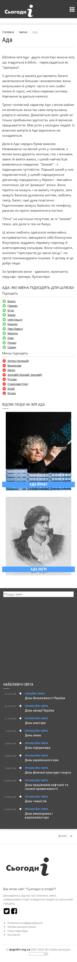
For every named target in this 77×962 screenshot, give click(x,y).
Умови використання (21, 927)
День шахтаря (35, 723)
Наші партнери (17, 931)
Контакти (13, 935)
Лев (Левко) (15, 329)
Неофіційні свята (36, 730)
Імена (23, 32)
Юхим (11, 393)
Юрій (11, 389)
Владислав (14, 365)
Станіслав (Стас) (17, 384)
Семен (11, 347)
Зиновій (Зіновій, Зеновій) (24, 375)
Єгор (10, 310)
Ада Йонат (39, 484)
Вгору (63, 836)
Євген (11, 370)
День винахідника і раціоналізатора (39, 815)
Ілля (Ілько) (14, 319)
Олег (10, 338)
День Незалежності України (45, 698)
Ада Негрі (39, 569)
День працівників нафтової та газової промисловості (46, 787)
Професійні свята (36, 705)
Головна (8, 32)
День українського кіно (42, 760)
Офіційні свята (35, 693)
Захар (11, 315)
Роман (11, 343)
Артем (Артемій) (18, 361)
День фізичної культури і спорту (48, 772)
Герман (12, 306)
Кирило (12, 324)
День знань (33, 735)
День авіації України (39, 710)
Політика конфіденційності (25, 923)
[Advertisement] (38, 639)
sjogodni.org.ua (19, 949)
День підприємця (37, 748)
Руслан (12, 379)
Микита (12, 333)
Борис (11, 301)
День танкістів (36, 801)
